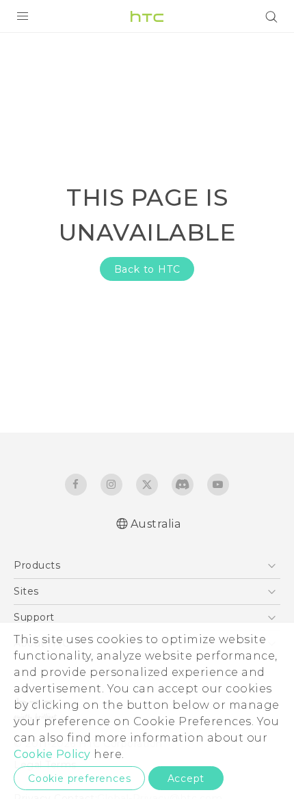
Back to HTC (147, 269)
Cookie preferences (79, 778)
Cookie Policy (52, 754)
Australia (156, 523)
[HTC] (147, 16)
